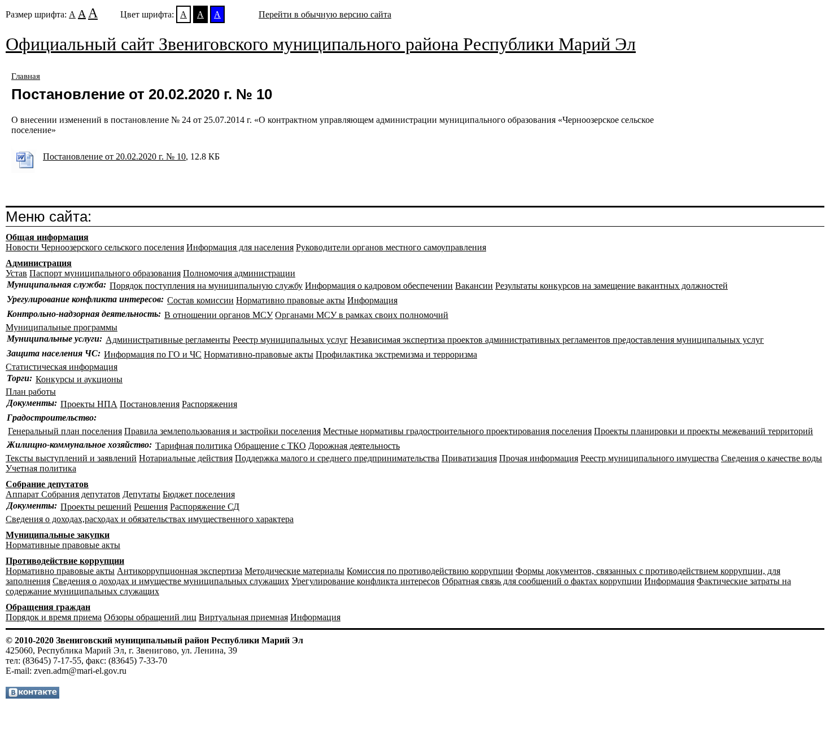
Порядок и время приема (54, 617)
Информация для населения (240, 247)
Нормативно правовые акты (290, 300)
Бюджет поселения (199, 494)
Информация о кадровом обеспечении (379, 285)
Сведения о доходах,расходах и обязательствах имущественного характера (150, 519)
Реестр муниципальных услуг (290, 340)
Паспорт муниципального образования (105, 273)
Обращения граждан (48, 607)
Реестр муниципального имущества (649, 458)
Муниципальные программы (61, 327)
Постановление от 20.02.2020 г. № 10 (114, 156)
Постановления (150, 404)
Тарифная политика (193, 446)
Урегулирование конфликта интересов (365, 581)
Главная (25, 76)
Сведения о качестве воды (771, 458)
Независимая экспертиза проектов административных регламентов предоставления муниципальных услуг (557, 340)
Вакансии (474, 285)
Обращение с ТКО (270, 446)
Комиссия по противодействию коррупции (430, 571)
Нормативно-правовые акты (258, 354)
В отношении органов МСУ (218, 315)
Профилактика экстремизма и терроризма (396, 354)
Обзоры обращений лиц (150, 617)
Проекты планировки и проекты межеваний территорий (703, 431)
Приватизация (469, 458)
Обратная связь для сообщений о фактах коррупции (542, 581)
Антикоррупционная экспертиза (179, 571)
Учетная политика (41, 468)
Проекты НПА (88, 404)
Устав (16, 273)
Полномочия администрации (239, 273)
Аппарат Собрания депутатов (63, 494)
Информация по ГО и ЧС (153, 354)
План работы (31, 391)
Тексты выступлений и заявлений (71, 458)
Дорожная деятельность (354, 446)
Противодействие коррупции (65, 561)
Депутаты (141, 494)
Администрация (39, 263)
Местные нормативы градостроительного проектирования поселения (457, 431)
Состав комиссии (200, 300)
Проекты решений (96, 506)
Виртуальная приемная (243, 617)
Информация (372, 300)
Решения (151, 506)
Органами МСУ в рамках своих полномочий (361, 315)
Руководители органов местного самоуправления (391, 247)
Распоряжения (209, 404)
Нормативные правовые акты (63, 545)
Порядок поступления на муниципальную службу (206, 285)
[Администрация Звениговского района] (32, 695)
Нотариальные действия (186, 458)
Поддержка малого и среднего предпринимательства (337, 458)
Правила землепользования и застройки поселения (222, 431)
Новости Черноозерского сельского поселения (95, 247)
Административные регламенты (168, 340)
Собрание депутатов (47, 484)
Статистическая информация (61, 367)
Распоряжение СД (204, 506)
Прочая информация (538, 458)
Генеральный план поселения (65, 431)
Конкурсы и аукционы (79, 379)
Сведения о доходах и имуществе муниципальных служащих (171, 581)
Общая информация (47, 237)
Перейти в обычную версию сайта (325, 14)
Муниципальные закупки (58, 535)
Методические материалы (294, 571)
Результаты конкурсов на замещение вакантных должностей (611, 285)
